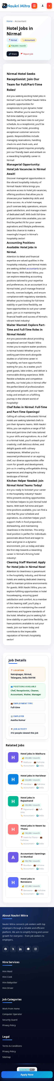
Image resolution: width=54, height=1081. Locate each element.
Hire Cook (7, 976)
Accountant (30, 40)
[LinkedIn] (20, 949)
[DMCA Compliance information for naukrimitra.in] (27, 1069)
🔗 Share (13, 54)
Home (9, 21)
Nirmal (14, 40)
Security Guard (9, 1019)
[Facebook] (5, 949)
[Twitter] (13, 949)
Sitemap (6, 1057)
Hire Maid (7, 971)
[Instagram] (35, 949)
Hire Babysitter (9, 982)
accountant (32, 268)
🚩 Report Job (27, 54)
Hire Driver (7, 988)
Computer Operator (12, 1014)
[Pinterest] (28, 949)
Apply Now (27, 1074)
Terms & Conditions (12, 1045)
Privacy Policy (9, 1025)
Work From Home (11, 1008)
